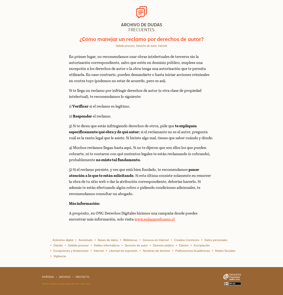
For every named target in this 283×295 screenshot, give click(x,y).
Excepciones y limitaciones (70, 250)
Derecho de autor (146, 45)
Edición (184, 245)
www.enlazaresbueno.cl (154, 219)
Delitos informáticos (107, 245)
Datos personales (215, 240)
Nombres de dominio (156, 250)
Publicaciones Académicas (192, 250)
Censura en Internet (156, 240)
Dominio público (163, 245)
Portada (48, 277)
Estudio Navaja (57, 284)
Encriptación (202, 245)
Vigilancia (59, 256)
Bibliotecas (130, 240)
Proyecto (82, 277)
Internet (162, 45)
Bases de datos (108, 240)
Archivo (64, 277)
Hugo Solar (85, 284)
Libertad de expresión (123, 250)
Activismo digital (62, 240)
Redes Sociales (225, 250)
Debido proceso (125, 45)
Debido (58, 245)
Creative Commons (186, 240)
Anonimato (86, 240)
